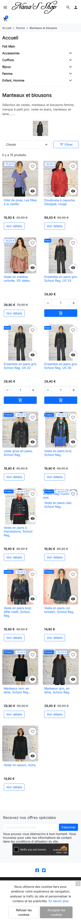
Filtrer (66, 144)
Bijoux (6, 67)
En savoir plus (59, 901)
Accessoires (10, 53)
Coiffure (8, 60)
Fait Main (8, 46)
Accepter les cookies (56, 912)
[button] (68, 7)
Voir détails (14, 226)
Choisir (27, 144)
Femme (7, 73)
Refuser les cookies (24, 912)
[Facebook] (37, 869)
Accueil (10, 37)
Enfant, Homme (13, 80)
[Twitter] (44, 869)
